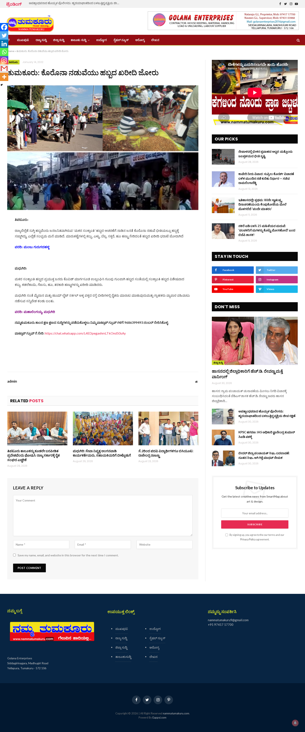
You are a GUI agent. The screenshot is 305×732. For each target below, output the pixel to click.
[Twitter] (4, 35)
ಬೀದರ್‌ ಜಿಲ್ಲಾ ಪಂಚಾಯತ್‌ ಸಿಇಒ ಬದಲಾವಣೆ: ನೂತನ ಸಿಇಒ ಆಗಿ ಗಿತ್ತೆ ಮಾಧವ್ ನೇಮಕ (264, 455)
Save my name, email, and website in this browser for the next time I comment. (68, 555)
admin (12, 381)
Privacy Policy (248, 539)
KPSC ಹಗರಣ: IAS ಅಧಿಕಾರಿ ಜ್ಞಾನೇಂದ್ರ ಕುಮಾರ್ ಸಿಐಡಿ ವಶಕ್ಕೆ (266, 434)
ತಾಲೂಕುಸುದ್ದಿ (123, 656)
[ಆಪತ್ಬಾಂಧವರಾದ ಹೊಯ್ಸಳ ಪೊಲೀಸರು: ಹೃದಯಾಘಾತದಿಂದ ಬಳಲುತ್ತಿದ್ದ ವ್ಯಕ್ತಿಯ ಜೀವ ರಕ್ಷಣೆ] (223, 416)
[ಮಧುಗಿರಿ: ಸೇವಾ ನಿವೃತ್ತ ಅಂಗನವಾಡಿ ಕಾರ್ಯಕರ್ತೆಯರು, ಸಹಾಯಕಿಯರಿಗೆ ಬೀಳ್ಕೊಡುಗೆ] (103, 428)
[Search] (298, 40)
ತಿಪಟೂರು (13, 62)
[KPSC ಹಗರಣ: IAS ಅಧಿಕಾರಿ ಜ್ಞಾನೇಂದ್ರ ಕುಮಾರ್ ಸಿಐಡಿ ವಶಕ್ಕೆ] (223, 437)
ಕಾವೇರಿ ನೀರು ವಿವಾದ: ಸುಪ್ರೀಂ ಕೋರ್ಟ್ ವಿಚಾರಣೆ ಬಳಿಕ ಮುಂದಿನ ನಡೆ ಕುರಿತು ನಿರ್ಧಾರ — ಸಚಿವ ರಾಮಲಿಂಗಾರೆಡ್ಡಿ (266, 178)
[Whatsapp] (4, 52)
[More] (4, 77)
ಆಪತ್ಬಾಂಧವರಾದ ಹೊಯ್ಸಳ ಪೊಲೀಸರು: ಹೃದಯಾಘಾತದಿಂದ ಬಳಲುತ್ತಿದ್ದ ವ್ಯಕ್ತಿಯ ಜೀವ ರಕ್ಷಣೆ (75, 3)
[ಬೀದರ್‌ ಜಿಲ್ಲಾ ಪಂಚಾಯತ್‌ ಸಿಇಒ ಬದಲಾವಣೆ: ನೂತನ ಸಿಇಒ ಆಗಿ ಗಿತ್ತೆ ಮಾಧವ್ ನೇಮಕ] (223, 458)
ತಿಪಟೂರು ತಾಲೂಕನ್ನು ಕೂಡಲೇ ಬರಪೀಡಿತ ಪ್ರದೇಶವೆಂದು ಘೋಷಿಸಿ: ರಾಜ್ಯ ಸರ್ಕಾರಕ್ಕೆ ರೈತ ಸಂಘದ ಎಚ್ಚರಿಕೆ (33, 455)
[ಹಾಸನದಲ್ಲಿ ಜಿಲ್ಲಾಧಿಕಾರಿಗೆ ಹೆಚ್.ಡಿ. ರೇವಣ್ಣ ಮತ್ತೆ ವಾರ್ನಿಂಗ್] (255, 341)
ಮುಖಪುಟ (23, 40)
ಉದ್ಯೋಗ (101, 40)
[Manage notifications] (295, 723)
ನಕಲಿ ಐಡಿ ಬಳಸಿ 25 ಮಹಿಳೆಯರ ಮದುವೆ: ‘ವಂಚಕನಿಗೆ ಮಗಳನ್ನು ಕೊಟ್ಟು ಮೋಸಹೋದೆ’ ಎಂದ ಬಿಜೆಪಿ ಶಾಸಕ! (266, 230)
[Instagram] (4, 60)
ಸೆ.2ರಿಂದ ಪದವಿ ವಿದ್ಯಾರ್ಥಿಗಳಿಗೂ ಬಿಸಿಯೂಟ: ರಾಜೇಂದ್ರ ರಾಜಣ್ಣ (165, 453)
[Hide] (1, 85)
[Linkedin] (4, 44)
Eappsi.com (159, 717)
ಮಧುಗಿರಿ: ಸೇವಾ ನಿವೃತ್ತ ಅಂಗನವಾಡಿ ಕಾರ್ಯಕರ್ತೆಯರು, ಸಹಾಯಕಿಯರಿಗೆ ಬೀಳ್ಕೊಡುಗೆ (102, 453)
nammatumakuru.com (176, 713)
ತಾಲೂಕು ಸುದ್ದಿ (78, 40)
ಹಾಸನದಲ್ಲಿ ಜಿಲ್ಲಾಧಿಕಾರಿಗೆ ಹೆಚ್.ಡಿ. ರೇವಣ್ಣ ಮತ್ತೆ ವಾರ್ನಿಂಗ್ (247, 373)
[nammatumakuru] (30, 21)
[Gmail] (4, 68)
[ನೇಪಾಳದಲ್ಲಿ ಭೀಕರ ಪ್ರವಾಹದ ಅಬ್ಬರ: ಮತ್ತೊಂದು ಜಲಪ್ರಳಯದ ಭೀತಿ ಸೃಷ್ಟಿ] (223, 157)
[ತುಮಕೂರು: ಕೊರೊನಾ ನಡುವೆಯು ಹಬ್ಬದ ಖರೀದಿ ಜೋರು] (102, 147)
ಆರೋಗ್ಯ (140, 40)
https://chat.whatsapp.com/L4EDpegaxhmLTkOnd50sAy (85, 333)
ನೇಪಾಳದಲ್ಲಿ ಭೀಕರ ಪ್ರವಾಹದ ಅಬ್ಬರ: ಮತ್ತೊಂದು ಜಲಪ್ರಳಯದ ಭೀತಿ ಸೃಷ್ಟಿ (265, 154)
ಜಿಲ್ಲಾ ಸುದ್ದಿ (58, 40)
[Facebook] (4, 27)
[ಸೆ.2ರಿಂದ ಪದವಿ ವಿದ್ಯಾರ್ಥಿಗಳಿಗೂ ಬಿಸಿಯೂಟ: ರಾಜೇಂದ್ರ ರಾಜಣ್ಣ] (168, 428)
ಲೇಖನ (155, 40)
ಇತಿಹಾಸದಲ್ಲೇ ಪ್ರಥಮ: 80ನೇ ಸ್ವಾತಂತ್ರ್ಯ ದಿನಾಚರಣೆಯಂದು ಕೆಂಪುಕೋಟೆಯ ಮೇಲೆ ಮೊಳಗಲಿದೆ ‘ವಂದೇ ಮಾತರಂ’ (262, 204)
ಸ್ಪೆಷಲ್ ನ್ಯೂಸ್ (121, 40)
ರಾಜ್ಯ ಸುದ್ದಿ (41, 40)
